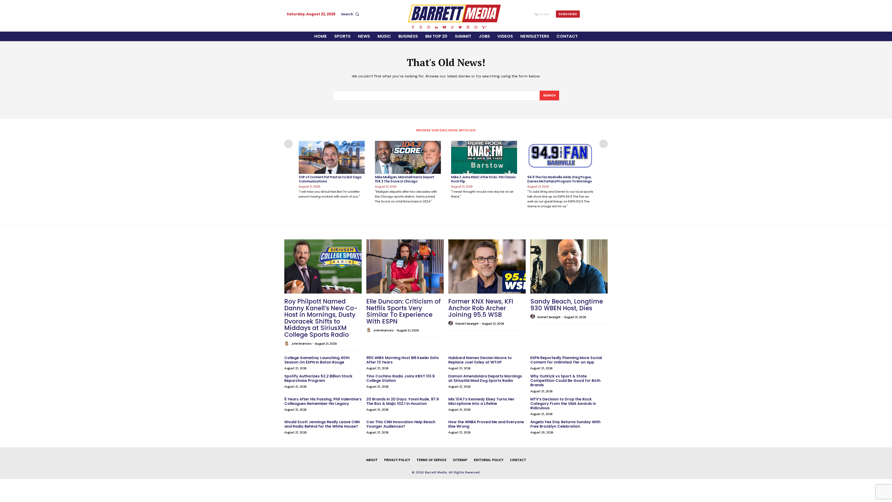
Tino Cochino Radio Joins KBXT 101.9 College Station (400, 378)
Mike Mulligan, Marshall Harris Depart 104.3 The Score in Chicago (404, 179)
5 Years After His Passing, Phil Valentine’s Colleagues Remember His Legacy (323, 401)
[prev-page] (288, 144)
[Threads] (468, 27)
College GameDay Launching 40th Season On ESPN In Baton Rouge (317, 360)
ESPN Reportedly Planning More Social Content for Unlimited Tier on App (566, 360)
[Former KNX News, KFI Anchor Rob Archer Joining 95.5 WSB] (487, 266)
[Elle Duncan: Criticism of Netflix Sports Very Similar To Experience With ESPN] (405, 266)
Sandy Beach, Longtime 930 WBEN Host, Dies (566, 304)
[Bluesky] (460, 27)
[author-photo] (287, 343)
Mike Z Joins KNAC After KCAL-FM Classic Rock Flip (483, 179)
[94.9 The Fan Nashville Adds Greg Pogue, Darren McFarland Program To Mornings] (560, 157)
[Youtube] (444, 27)
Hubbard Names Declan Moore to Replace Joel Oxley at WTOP (480, 360)
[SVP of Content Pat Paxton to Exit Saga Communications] (332, 157)
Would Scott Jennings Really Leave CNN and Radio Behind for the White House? (322, 424)
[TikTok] (452, 27)
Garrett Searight (467, 323)
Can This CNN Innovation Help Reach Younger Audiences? (400, 424)
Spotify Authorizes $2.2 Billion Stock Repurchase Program (318, 378)
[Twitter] (420, 27)
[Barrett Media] (454, 13)
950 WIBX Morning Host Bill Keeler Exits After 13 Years (402, 360)
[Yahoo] (484, 27)
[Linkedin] (436, 27)
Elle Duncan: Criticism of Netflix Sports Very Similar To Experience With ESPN (403, 311)
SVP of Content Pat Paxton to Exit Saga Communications (330, 179)
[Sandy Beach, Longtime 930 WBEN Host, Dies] (569, 266)
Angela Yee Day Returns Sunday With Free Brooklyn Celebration (565, 424)
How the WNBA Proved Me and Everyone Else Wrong (486, 424)
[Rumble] (476, 27)
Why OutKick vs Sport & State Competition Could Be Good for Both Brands (565, 380)
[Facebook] (413, 27)
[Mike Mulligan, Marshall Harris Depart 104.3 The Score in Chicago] (408, 157)
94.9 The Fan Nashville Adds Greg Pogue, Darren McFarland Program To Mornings (559, 179)
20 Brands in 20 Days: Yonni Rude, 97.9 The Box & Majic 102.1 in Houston (402, 401)
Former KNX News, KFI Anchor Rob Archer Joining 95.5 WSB (480, 308)
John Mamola (301, 343)
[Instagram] (428, 27)
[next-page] (603, 144)
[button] (351, 14)
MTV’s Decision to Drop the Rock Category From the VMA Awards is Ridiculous (563, 403)
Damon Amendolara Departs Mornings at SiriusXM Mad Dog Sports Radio (485, 378)
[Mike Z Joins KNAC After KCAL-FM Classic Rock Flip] (484, 157)
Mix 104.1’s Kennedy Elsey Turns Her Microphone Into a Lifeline (481, 401)
